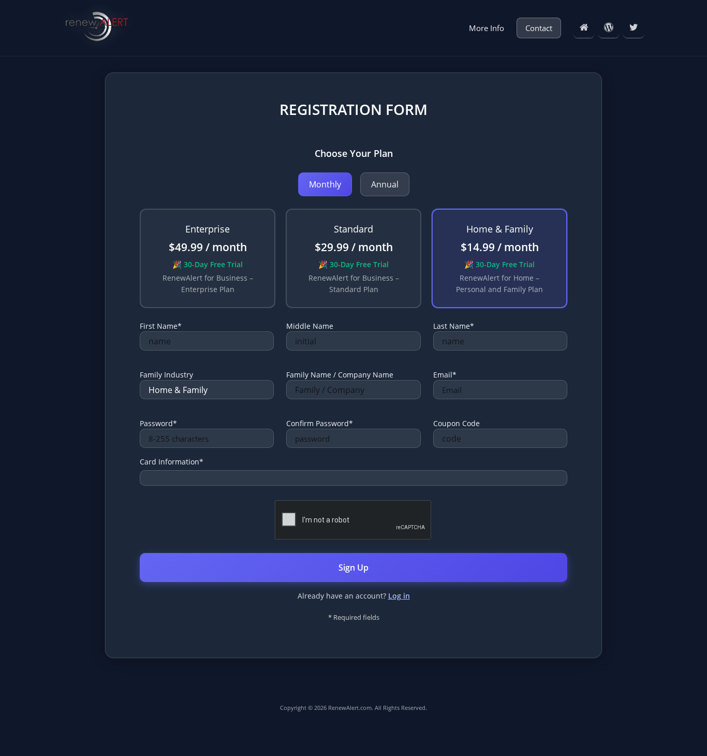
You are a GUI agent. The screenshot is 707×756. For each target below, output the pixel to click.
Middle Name (309, 326)
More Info (486, 28)
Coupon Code (456, 423)
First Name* (161, 326)
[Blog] (608, 28)
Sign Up (353, 567)
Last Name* (453, 326)
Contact (538, 28)
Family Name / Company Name (339, 375)
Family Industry (166, 375)
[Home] (583, 28)
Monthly (325, 184)
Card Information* (171, 462)
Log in (399, 596)
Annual (385, 184)
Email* (444, 375)
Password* (158, 423)
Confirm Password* (319, 423)
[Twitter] (633, 28)
